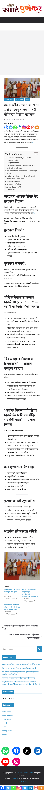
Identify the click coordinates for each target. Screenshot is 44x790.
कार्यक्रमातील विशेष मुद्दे (13, 181)
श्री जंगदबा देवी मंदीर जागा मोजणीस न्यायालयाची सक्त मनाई (18, 678)
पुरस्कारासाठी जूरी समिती (14, 184)
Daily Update (9, 99)
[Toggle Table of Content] (35, 154)
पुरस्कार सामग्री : (15, 163)
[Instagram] (24, 127)
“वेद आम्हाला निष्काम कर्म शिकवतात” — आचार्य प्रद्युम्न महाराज (22, 172)
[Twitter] (11, 127)
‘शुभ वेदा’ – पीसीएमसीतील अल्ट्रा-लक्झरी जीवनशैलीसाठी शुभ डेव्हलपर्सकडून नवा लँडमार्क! (30, 592)
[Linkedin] (19, 127)
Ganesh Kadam (20, 119)
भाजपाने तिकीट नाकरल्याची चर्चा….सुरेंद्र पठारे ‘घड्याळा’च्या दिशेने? (24, 636)
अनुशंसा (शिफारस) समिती (14, 187)
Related (12, 190)
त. (34, 213)
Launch (4, 723)
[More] (37, 127)
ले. (32, 142)
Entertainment (7, 715)
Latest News (19, 99)
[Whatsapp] (15, 127)
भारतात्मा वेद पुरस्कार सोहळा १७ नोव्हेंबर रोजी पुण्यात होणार (12, 591)
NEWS (27, 99)
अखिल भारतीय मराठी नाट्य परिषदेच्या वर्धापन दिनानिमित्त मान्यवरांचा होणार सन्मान (12, 607)
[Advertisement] (22, 52)
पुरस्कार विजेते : (14, 160)
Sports (4, 734)
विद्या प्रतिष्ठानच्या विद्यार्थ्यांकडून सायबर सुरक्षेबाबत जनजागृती (19, 668)
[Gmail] (33, 127)
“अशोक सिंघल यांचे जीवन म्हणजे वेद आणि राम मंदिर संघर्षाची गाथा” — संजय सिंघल (21, 177)
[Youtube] (28, 127)
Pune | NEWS (7, 730)
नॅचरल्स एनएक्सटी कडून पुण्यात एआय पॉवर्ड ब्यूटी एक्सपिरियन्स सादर (21, 664)
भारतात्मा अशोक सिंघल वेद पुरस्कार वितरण (19, 158)
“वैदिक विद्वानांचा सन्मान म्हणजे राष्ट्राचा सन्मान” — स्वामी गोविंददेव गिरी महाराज (21, 166)
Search (39, 649)
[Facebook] (6, 127)
